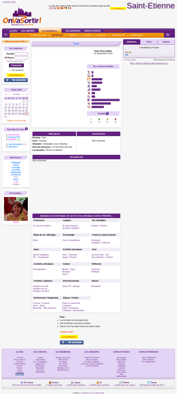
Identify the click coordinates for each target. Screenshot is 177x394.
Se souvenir (18, 70)
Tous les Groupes (91, 357)
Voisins (166, 42)
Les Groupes (73, 31)
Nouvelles (40, 368)
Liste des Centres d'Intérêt (92, 364)
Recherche (57, 35)
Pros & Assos (19, 360)
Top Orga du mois (15, 129)
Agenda (121, 364)
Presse (20, 368)
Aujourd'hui (40, 360)
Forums (19, 362)
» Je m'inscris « (118, 8)
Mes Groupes (92, 360)
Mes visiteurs (148, 360)
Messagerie (121, 360)
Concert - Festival (41, 303)
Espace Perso (92, 31)
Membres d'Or (118, 35)
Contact (19, 372)
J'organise (121, 366)
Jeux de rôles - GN (100, 255)
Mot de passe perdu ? (16, 61)
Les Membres (49, 31)
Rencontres (121, 372)
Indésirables (121, 376)
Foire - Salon (39, 305)
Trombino (72, 35)
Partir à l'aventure (70, 308)
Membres (131, 42)
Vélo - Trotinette (69, 255)
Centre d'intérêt (92, 366)
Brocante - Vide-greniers (44, 308)
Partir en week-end (71, 303)
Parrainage (121, 357)
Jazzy (65, 274)
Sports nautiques (41, 255)
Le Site (13, 31)
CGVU (19, 366)
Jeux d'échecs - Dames (102, 257)
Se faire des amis (38, 35)
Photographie (39, 269)
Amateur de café (40, 286)
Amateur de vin (40, 288)
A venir (40, 357)
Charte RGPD (20, 364)
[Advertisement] (112, 18)
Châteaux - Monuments (73, 310)
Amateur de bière (41, 291)
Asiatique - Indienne (100, 242)
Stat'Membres (137, 35)
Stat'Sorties (40, 372)
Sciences (95, 269)
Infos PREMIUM (148, 357)
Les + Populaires (40, 362)
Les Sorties (28, 31)
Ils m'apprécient (148, 362)
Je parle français (70, 226)
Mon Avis (121, 370)
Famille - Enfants (99, 226)
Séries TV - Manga (71, 286)
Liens (19, 370)
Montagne (96, 286)
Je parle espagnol (70, 228)
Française (96, 240)
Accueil (20, 357)
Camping (66, 305)
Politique (95, 272)
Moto (35, 240)
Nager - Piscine (69, 257)
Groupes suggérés (92, 362)
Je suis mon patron (42, 226)
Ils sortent (87, 35)
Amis (149, 42)
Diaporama (40, 364)
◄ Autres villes (9, 2)
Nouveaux (102, 35)
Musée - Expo (68, 269)
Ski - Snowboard (41, 257)
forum (172, 60)
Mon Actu (121, 362)
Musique (66, 272)
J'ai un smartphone (71, 240)
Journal (121, 368)
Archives (40, 370)
